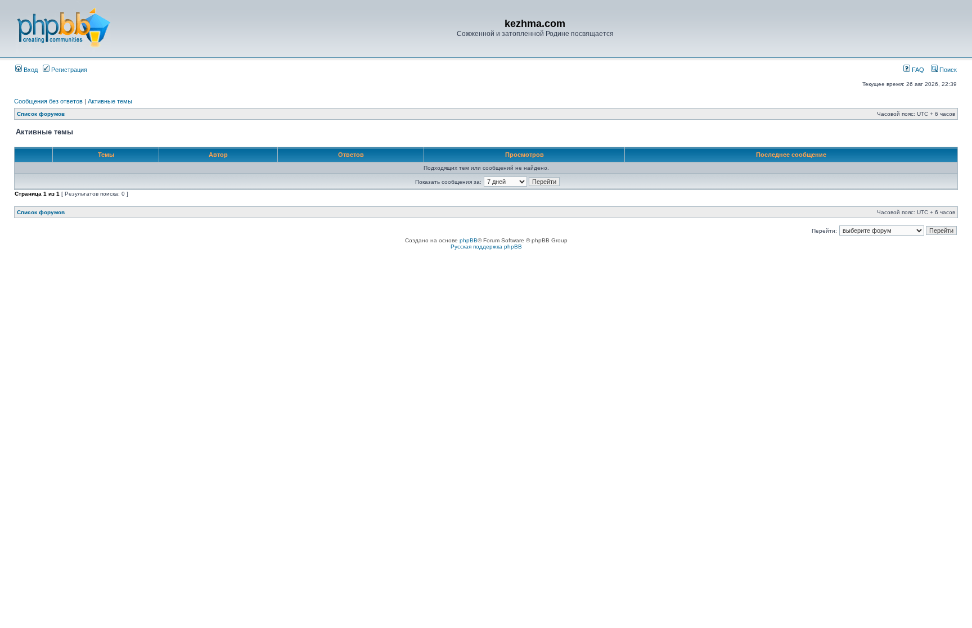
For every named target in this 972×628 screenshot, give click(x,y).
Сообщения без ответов (48, 101)
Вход (30, 69)
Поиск (947, 69)
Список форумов (41, 114)
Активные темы (110, 101)
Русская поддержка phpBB (486, 246)
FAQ (917, 69)
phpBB (469, 240)
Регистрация (68, 69)
